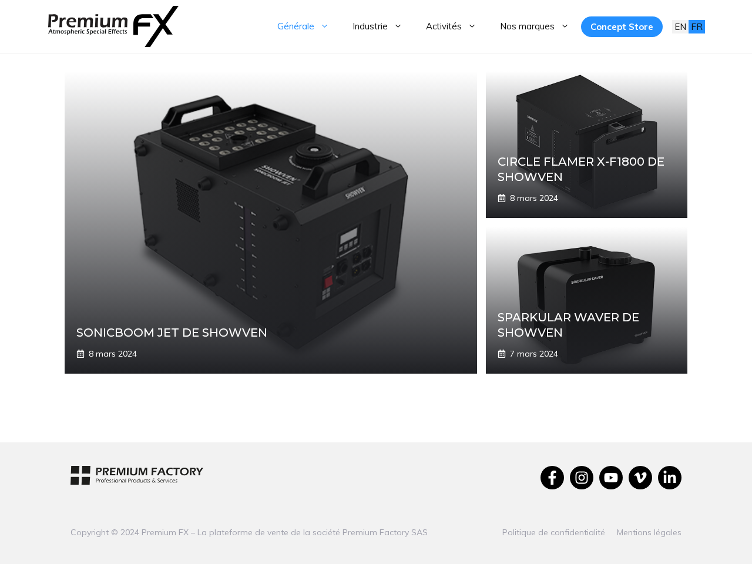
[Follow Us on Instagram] (581, 477)
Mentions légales (649, 532)
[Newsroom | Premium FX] (113, 26)
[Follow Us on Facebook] (552, 477)
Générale (295, 26)
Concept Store (621, 26)
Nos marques (527, 26)
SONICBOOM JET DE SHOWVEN (171, 332)
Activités (444, 26)
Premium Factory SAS (385, 532)
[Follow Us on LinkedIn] (670, 477)
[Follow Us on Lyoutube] (611, 477)
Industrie (370, 26)
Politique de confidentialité (553, 532)
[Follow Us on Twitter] (640, 477)
